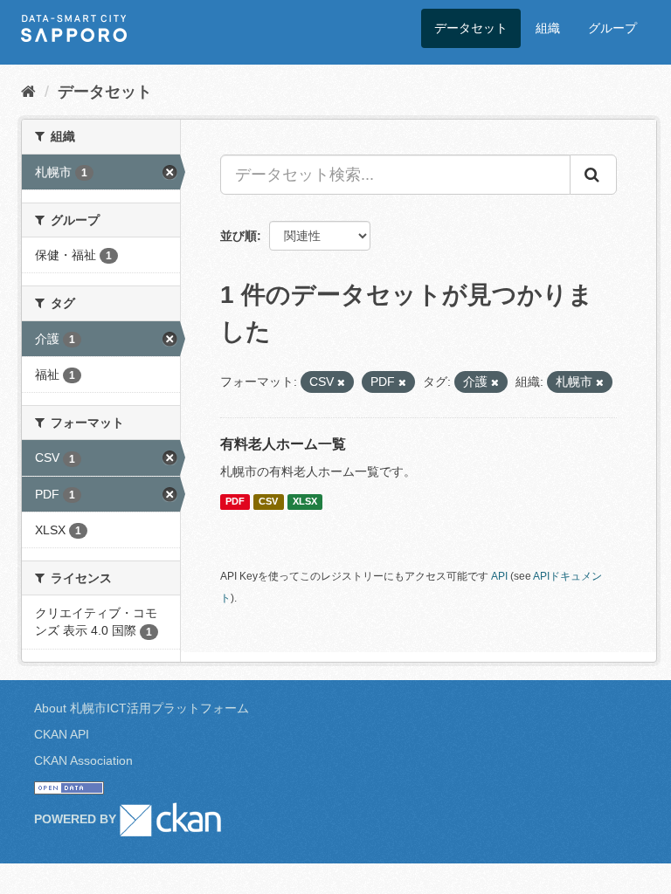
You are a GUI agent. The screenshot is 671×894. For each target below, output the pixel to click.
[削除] (341, 382)
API (499, 576)
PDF (235, 501)
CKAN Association (83, 760)
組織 (548, 28)
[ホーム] (28, 91)
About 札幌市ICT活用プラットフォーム (141, 708)
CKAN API (61, 734)
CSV (268, 501)
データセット (471, 28)
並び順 (238, 236)
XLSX (305, 501)
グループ (612, 28)
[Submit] (593, 175)
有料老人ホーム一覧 (283, 444)
